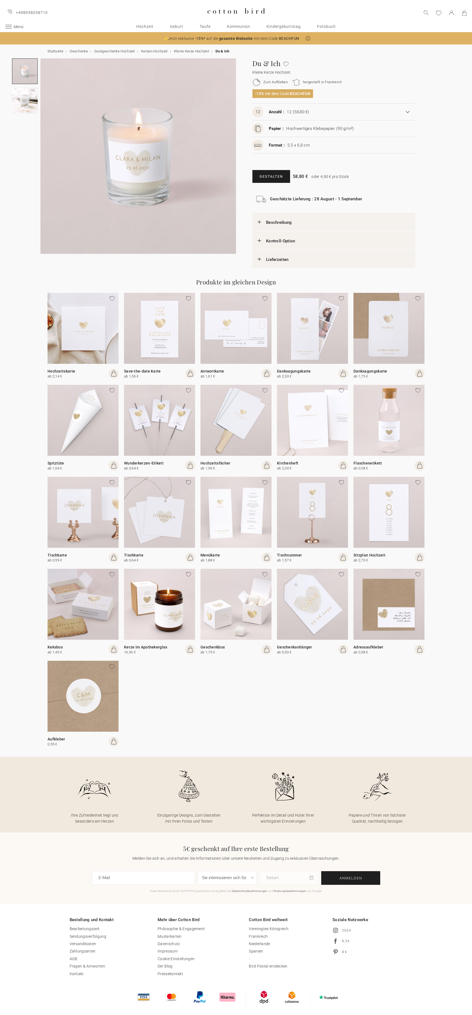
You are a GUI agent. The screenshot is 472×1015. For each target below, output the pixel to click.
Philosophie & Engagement (181, 929)
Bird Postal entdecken (268, 966)
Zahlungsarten (83, 951)
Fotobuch (326, 26)
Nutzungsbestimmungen (290, 890)
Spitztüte (56, 463)
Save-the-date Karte (142, 371)
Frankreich (258, 936)
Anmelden (351, 878)
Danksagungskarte (294, 371)
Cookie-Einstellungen (176, 959)
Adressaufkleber (368, 647)
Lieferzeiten (277, 259)
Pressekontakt (170, 974)
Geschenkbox (212, 647)
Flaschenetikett (367, 463)
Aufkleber (56, 739)
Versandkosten (83, 944)
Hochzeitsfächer (215, 463)
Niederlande (259, 944)
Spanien (256, 951)
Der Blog (165, 966)
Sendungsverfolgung (88, 936)
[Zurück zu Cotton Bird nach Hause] (236, 18)
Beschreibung (279, 222)
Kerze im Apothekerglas (145, 647)
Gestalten (271, 176)
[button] (308, 38)
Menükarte (210, 555)
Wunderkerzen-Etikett (144, 463)
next (43, 159)
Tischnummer (289, 555)
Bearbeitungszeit (85, 929)
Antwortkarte (212, 371)
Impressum (168, 951)
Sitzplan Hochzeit (369, 555)
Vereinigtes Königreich (268, 929)
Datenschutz (169, 944)
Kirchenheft (287, 463)
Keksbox (55, 647)
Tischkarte (57, 555)
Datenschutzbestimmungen (249, 890)
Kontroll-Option (280, 241)
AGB (74, 959)
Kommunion (238, 26)
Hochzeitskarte (61, 371)
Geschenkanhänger (294, 647)
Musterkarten (170, 936)
